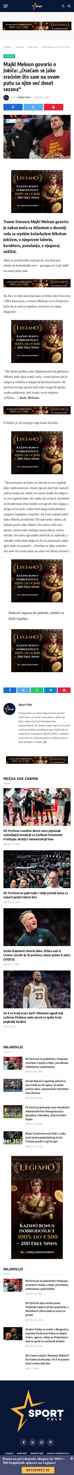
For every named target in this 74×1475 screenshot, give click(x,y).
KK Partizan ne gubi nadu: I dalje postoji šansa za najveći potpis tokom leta (35, 895)
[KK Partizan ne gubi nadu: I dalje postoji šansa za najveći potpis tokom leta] (37, 869)
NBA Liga (9, 56)
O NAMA (9, 1453)
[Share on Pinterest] (53, 107)
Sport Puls (24, 97)
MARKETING (37, 1453)
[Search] (69, 6)
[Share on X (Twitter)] (33, 107)
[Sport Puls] (37, 6)
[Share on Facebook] (13, 107)
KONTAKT (22, 1453)
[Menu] (5, 6)
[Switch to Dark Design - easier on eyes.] (63, 6)
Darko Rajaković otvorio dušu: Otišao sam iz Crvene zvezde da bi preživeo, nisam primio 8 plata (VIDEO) (36, 955)
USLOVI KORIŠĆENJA (58, 1453)
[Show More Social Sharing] (67, 107)
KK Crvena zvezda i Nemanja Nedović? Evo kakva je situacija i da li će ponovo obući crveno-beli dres (47, 1359)
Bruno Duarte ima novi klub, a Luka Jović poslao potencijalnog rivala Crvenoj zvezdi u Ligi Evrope (45, 1137)
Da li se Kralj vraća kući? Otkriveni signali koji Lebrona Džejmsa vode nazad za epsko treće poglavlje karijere (33, 1017)
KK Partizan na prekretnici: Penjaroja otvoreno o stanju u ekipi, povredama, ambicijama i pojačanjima (47, 1063)
